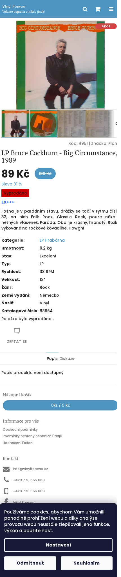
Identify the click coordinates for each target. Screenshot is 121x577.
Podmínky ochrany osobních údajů (32, 436)
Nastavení (58, 545)
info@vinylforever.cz (30, 468)
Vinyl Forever (24, 502)
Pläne (114, 143)
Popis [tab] (52, 358)
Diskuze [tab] (67, 358)
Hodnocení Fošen (18, 442)
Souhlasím (87, 563)
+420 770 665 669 (29, 480)
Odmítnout (30, 563)
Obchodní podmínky (20, 429)
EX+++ (7, 202)
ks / (60, 405)
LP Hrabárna (52, 240)
